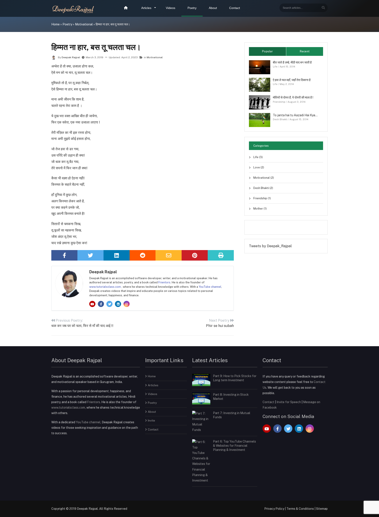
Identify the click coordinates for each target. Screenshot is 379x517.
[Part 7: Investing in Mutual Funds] (201, 421)
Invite (151, 420)
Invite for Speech (289, 402)
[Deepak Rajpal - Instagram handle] (126, 304)
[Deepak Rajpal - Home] (73, 9)
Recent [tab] (305, 51)
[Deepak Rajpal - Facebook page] (101, 304)
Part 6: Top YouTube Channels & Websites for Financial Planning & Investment (234, 446)
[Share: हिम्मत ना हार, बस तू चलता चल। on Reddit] (143, 255)
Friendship (279, 102)
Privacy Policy (274, 508)
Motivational (84, 24)
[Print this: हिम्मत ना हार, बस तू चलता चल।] (221, 255)
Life (275, 66)
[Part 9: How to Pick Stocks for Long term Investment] (201, 379)
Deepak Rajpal (71, 57)
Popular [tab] (267, 51)
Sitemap (322, 508)
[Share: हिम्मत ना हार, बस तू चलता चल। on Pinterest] (195, 255)
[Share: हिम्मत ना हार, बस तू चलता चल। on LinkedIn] (117, 255)
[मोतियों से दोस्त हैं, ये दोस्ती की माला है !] (259, 102)
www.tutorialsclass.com (105, 286)
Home (55, 24)
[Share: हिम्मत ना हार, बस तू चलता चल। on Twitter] (90, 255)
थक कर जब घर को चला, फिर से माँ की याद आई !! (82, 323)
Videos (170, 8)
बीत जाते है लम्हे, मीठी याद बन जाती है (292, 62)
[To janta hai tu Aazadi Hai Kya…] (259, 119)
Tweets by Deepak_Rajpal (270, 246)
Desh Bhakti (280, 119)
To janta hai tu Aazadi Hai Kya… (295, 115)
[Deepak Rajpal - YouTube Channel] (92, 304)
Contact (234, 8)
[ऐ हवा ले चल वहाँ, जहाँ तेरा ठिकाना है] (259, 84)
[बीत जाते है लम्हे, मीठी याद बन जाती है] (259, 67)
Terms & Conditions (300, 508)
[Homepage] (126, 8)
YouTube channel (210, 286)
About (213, 8)
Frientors (164, 282)
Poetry (192, 8)
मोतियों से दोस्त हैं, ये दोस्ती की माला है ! (293, 97)
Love (258, 167)
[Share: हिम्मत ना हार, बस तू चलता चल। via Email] (169, 255)
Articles (146, 8)
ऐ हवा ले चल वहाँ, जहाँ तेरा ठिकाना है (292, 80)
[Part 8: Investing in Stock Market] (201, 398)
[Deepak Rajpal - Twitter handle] (109, 304)
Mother (260, 208)
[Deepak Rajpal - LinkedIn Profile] (118, 304)
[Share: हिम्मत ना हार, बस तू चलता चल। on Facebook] (64, 255)
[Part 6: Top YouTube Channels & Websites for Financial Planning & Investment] (201, 461)
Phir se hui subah (220, 323)
